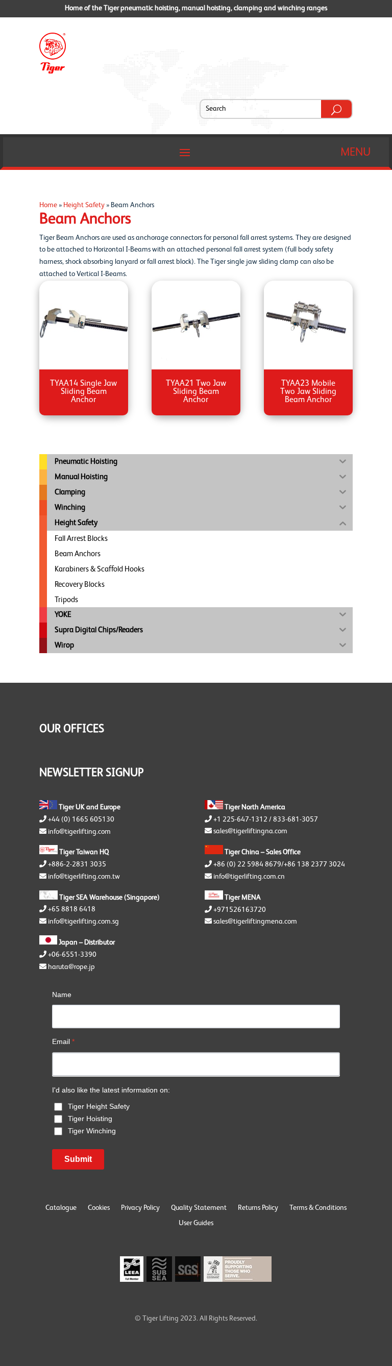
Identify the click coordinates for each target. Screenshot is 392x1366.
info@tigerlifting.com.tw (84, 876)
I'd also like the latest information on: (111, 1090)
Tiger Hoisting (90, 1118)
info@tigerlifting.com (79, 831)
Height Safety (84, 205)
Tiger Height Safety (99, 1106)
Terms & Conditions (318, 1207)
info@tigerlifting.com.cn (249, 876)
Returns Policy (258, 1207)
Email (63, 1041)
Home (48, 205)
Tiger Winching (92, 1131)
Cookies (99, 1207)
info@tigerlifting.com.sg (83, 921)
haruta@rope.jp (71, 967)
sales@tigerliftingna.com (250, 831)
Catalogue (61, 1207)
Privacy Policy (140, 1207)
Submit (78, 1159)
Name (61, 994)
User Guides (196, 1223)
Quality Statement (199, 1207)
